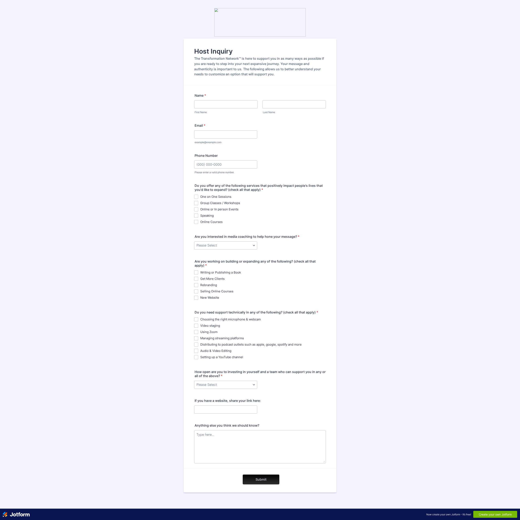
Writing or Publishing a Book (220, 272)
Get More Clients (212, 279)
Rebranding (208, 285)
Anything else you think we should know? (227, 425)
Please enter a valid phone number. (214, 172)
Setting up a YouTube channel (221, 357)
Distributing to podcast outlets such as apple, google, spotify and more (251, 344)
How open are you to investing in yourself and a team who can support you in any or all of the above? (260, 374)
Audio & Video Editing (215, 351)
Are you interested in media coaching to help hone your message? (247, 237)
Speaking (207, 215)
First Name (201, 112)
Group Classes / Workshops (220, 203)
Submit (261, 479)
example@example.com (208, 142)
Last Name (269, 112)
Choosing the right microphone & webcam (230, 319)
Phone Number (206, 156)
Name (200, 95)
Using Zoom (209, 332)
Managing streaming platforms (222, 338)
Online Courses (211, 222)
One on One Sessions (215, 197)
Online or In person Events (219, 209)
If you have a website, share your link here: (228, 401)
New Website (209, 297)
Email (200, 125)
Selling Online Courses (216, 291)
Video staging (210, 326)
